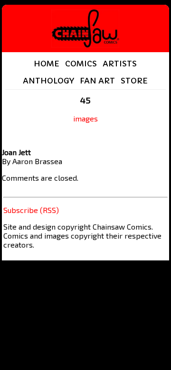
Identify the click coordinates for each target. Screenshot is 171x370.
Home (46, 63)
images (85, 118)
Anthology (48, 80)
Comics (81, 63)
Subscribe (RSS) (31, 209)
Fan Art (97, 80)
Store (134, 80)
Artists (120, 63)
